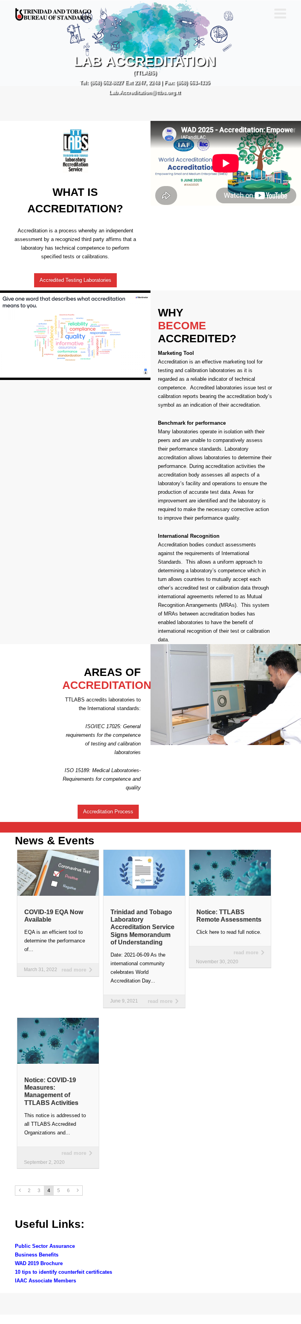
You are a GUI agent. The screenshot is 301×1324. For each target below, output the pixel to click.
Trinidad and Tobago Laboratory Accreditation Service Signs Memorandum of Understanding (142, 927)
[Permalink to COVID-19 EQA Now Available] (57, 852)
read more (74, 970)
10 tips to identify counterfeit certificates (63, 1272)
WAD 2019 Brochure (39, 1263)
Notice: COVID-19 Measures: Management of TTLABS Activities (51, 1091)
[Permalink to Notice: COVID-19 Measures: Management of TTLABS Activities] (57, 1020)
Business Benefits (36, 1255)
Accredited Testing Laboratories (75, 280)
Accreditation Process (108, 811)
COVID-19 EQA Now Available (53, 916)
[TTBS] (54, 14)
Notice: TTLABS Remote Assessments (228, 916)
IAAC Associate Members (45, 1281)
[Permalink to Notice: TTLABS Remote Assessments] (229, 852)
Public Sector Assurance (45, 1246)
